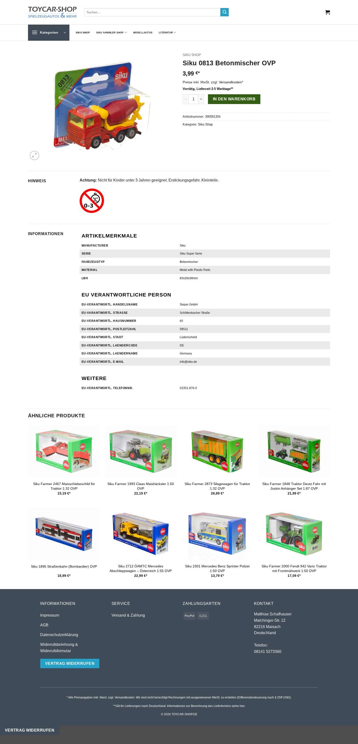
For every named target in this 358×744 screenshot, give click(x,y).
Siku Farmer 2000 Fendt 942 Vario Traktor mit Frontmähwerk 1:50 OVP (294, 568)
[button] (327, 12)
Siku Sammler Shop (110, 32)
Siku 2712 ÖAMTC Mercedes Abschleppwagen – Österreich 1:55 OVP (141, 568)
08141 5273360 (267, 651)
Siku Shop (83, 32)
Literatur (166, 32)
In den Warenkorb (234, 99)
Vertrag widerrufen (29, 730)
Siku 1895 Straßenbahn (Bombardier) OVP (64, 566)
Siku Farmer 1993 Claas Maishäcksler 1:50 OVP (140, 486)
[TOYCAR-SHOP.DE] (52, 12)
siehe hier (238, 706)
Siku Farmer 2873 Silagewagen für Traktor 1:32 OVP (217, 486)
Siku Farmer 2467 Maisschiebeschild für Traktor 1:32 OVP (64, 486)
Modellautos (142, 32)
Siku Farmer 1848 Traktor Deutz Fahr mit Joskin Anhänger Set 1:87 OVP (294, 486)
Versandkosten (230, 82)
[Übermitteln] (224, 12)
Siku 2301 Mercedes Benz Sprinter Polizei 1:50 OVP (217, 568)
